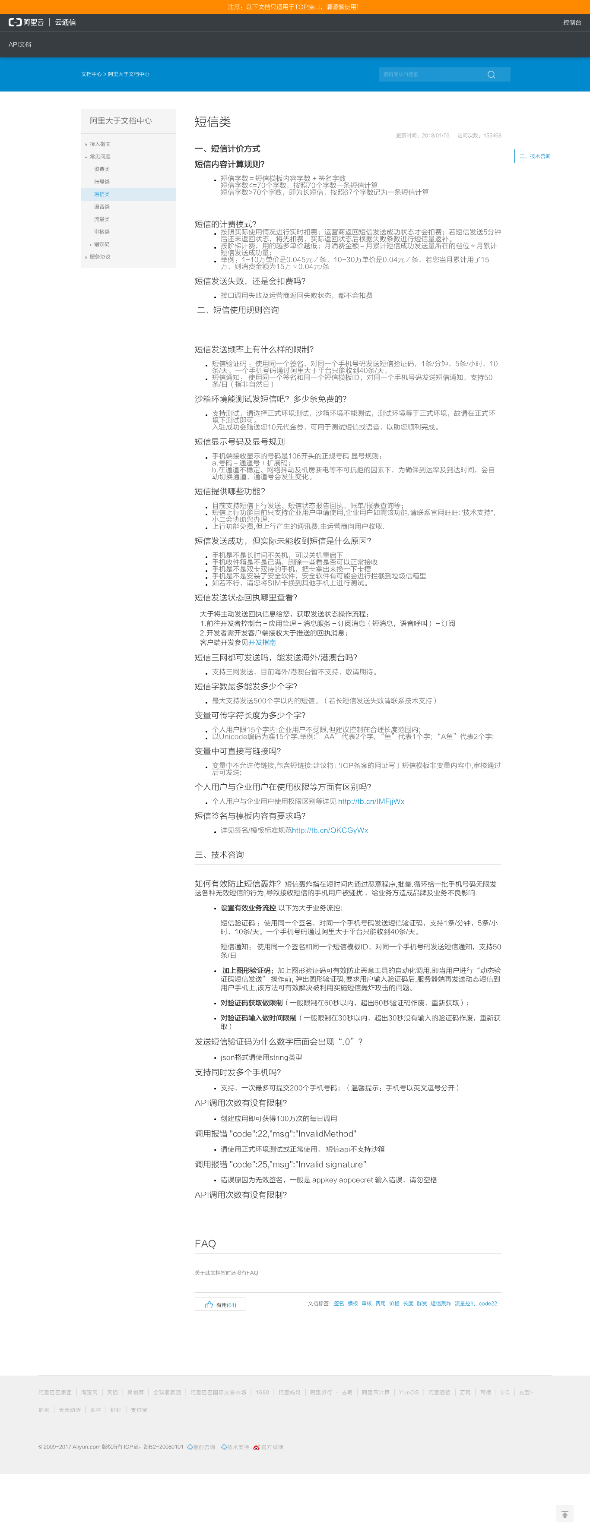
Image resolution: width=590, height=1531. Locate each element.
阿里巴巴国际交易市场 (218, 1392)
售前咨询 (204, 1447)
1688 (263, 1392)
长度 (408, 1304)
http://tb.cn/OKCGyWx (330, 830)
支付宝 (139, 1410)
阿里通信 (439, 1392)
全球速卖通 (167, 1392)
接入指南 (100, 144)
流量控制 (465, 1304)
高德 (486, 1392)
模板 (353, 1304)
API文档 (20, 44)
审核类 (102, 232)
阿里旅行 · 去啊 (331, 1392)
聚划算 (135, 1392)
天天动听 (70, 1410)
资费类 (102, 169)
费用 (380, 1304)
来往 (96, 1410)
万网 (465, 1392)
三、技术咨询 (535, 156)
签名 (339, 1304)
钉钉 (116, 1410)
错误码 (102, 244)
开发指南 (262, 643)
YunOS (409, 1392)
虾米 (44, 1410)
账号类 (102, 182)
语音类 (102, 207)
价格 (394, 1304)
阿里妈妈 (290, 1392)
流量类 (102, 219)
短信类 (102, 194)
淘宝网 (89, 1392)
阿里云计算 (376, 1392)
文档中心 (92, 74)
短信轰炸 (441, 1304)
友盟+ (526, 1392)
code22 (488, 1304)
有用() (220, 1304)
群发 (422, 1304)
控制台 (572, 22)
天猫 (112, 1392)
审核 (367, 1304)
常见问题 (100, 157)
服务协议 (100, 257)
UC (505, 1392)
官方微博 (272, 1447)
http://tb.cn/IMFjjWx (371, 801)
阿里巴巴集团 (55, 1392)
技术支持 (238, 1447)
